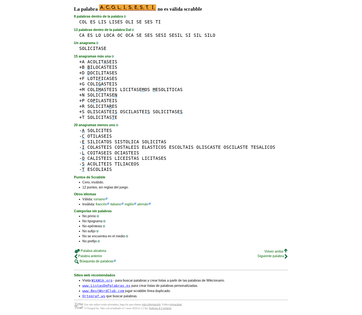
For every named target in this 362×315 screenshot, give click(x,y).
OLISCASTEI (102, 111)
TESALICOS (263, 147)
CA (82, 35)
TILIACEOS (127, 163)
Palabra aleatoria (93, 251)
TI (158, 21)
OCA (129, 35)
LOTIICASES (102, 78)
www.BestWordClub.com (103, 291)
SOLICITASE (92, 48)
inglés (129, 204)
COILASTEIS (102, 100)
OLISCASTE (208, 147)
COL (83, 21)
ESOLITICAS (168, 89)
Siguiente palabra (271, 256)
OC (120, 35)
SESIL (176, 35)
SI (188, 35)
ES (93, 21)
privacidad (176, 304)
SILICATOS (99, 141)
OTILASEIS (99, 136)
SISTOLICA (127, 141)
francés (101, 204)
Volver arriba (274, 251)
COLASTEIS (99, 147)
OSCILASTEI (135, 111)
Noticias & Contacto (160, 308)
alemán (142, 204)
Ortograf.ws (93, 296)
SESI (160, 35)
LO (98, 35)
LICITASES (154, 158)
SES (149, 21)
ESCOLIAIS (99, 169)
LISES (116, 21)
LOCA (109, 35)
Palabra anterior (89, 256)
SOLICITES (99, 130)
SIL (198, 35)
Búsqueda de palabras (96, 261)
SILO (209, 35)
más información (151, 304)
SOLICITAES (102, 106)
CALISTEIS (99, 158)
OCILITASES (102, 72)
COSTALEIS (127, 147)
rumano (99, 199)
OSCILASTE (236, 147)
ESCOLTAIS (181, 147)
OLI (129, 21)
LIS (102, 21)
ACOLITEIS (99, 163)
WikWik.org (102, 280)
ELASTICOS (154, 147)
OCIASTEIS (127, 152)
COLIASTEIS (102, 83)
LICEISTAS (127, 158)
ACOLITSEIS (102, 61)
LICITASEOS (135, 89)
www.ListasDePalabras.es (106, 286)
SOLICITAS (154, 141)
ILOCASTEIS (102, 67)
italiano (115, 204)
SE (139, 21)
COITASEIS (99, 152)
